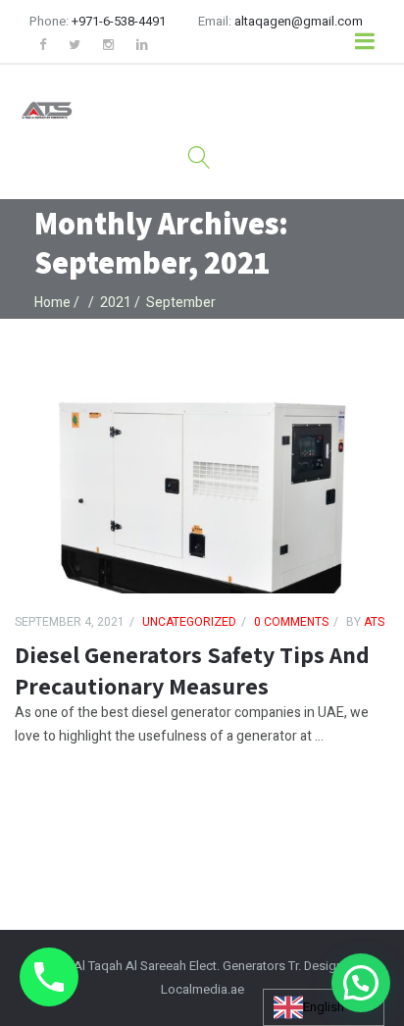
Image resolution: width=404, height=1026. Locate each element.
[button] (360, 982)
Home (52, 302)
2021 (115, 302)
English (323, 1007)
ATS (372, 622)
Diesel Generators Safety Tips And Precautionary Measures (192, 670)
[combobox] (323, 1007)
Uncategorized (189, 622)
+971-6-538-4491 (119, 21)
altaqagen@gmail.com (298, 21)
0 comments (291, 622)
